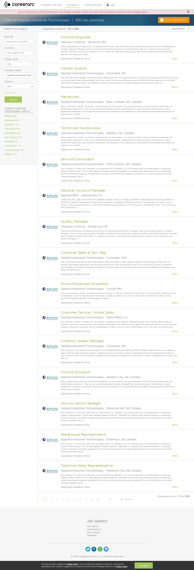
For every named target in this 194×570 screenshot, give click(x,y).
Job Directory (94, 529)
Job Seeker (72, 5)
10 (98, 499)
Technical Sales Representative (87, 465)
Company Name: (13, 70)
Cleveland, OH (12, 120)
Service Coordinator (77, 159)
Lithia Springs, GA (14, 150)
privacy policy (72, 564)
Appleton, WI (11, 124)
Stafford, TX (11, 141)
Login (112, 5)
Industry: (9, 81)
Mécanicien (70, 97)
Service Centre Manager (81, 403)
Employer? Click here (51, 5)
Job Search (93, 526)
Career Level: (11, 59)
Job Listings (93, 532)
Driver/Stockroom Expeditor (85, 284)
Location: (10, 48)
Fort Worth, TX (13, 145)
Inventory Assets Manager (82, 341)
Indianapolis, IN (13, 133)
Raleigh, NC (11, 116)
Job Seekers (97, 521)
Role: (7, 36)
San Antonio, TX (13, 137)
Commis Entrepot (75, 372)
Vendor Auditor (74, 68)
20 (110, 499)
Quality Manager (75, 221)
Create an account (93, 5)
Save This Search (175, 20)
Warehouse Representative (83, 434)
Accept (143, 565)
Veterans (91, 535)
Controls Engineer (76, 37)
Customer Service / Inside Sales (87, 312)
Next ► (129, 499)
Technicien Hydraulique (80, 128)
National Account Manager (83, 190)
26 (122, 499)
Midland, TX (11, 154)
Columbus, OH (12, 129)
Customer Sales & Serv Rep (83, 252)
